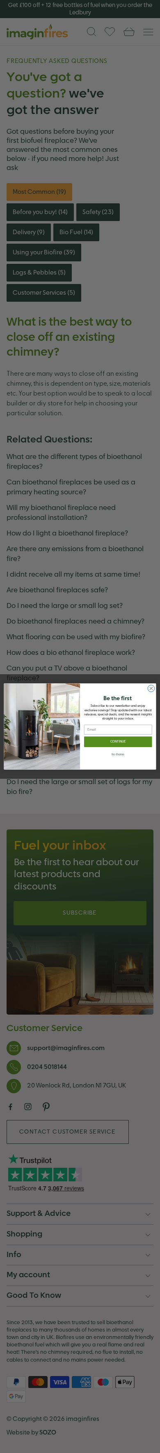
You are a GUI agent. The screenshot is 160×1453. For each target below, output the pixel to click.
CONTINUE (118, 742)
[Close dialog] (151, 688)
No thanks (118, 755)
